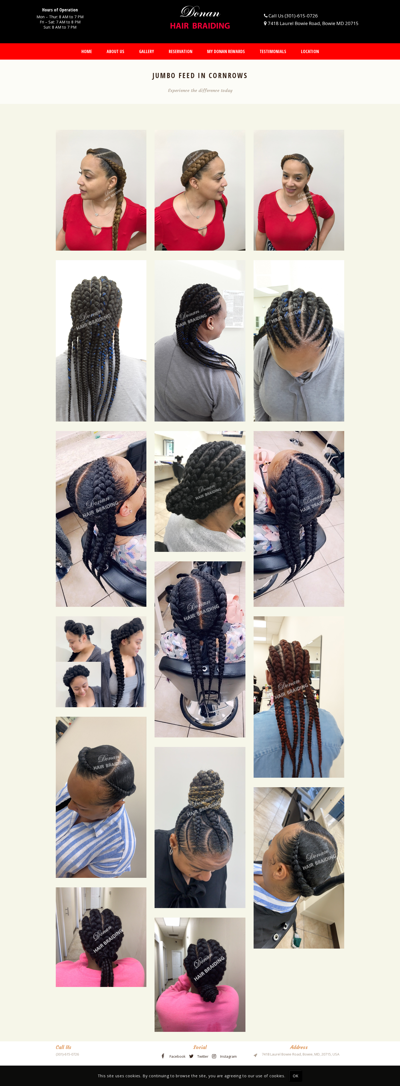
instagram (228, 1056)
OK (296, 1075)
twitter (202, 1056)
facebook (178, 1056)
